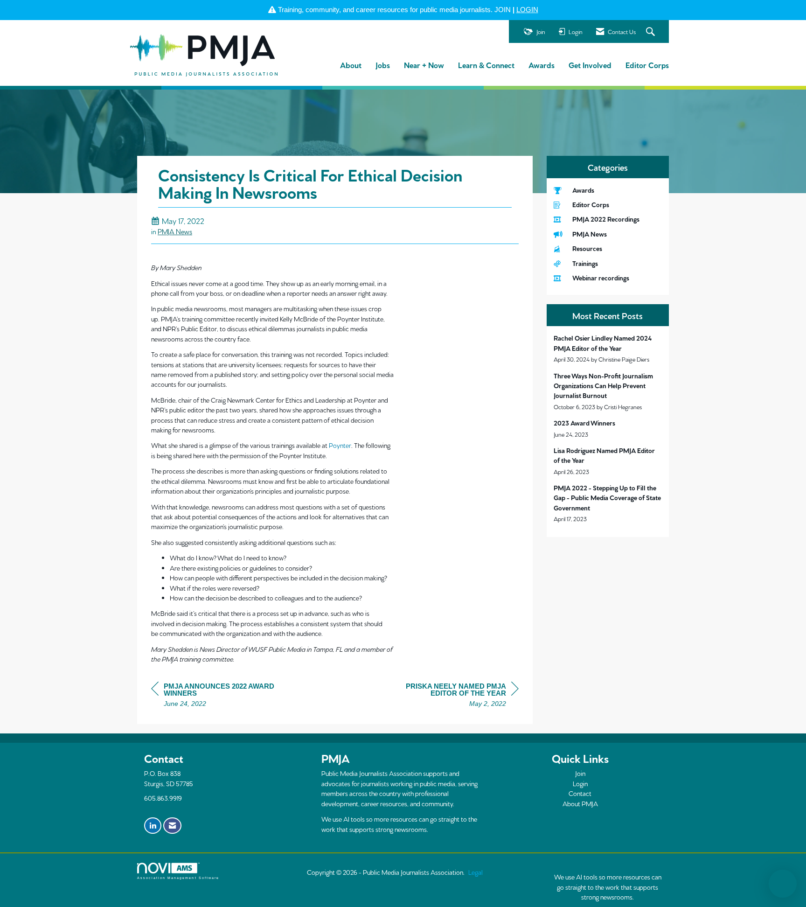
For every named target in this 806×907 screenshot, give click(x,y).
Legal (475, 872)
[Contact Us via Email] (172, 825)
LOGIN (527, 10)
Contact (580, 793)
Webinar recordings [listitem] (600, 277)
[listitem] (608, 348)
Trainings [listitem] (585, 263)
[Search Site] (651, 32)
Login (580, 783)
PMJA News (175, 231)
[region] (449, 696)
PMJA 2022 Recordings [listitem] (605, 219)
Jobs (382, 65)
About (350, 65)
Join (580, 773)
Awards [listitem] (583, 190)
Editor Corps (647, 65)
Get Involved (590, 65)
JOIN (502, 10)
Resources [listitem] (587, 248)
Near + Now (424, 65)
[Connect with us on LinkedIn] (152, 825)
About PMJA (580, 803)
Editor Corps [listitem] (590, 204)
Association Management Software (178, 877)
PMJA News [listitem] (589, 234)
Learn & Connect (486, 65)
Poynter (340, 445)
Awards (541, 65)
